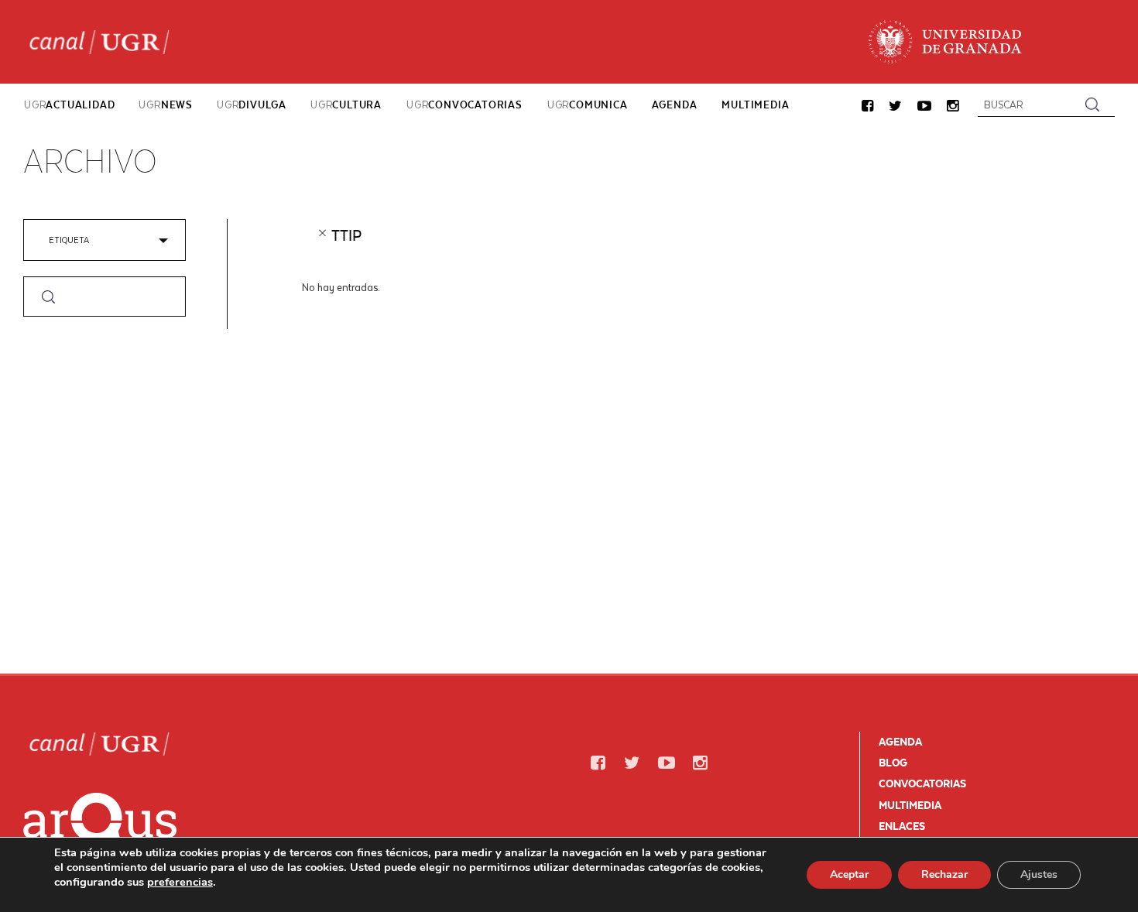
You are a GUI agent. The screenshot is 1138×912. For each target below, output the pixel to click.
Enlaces (902, 826)
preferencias (180, 882)
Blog (893, 763)
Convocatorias (922, 783)
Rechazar (944, 874)
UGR (69, 104)
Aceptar (849, 874)
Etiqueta (69, 239)
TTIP (346, 235)
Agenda (900, 742)
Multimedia (910, 805)
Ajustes (1038, 874)
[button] (867, 106)
